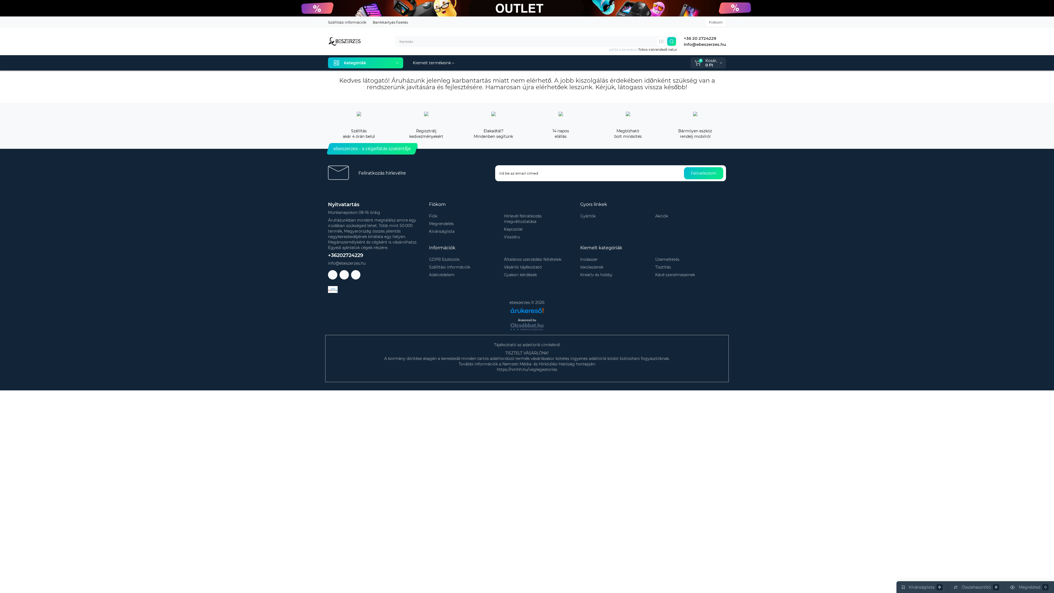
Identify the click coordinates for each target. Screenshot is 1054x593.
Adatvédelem (442, 274)
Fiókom (716, 22)
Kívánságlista (442, 231)
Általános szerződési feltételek (532, 259)
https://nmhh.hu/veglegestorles (527, 369)
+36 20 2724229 (699, 38)
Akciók (661, 216)
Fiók (433, 216)
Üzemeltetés (667, 259)
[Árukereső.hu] (527, 308)
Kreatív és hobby (596, 274)
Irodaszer (589, 259)
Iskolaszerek (591, 267)
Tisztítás (663, 267)
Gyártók (588, 216)
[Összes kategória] (661, 41)
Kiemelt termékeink (432, 62)
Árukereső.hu (527, 320)
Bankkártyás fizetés (390, 22)
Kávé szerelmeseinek (675, 274)
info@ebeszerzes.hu (704, 44)
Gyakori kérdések (520, 274)
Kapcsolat (513, 229)
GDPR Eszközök (444, 259)
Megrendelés (441, 223)
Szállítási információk (347, 22)
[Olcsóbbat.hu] (527, 327)
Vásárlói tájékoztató (523, 267)
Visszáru (512, 236)
